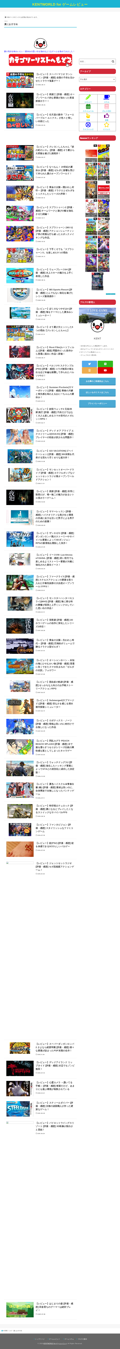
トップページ (40, 1339)
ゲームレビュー (55, 1339)
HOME (5, 1330)
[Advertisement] (40, 138)
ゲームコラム (70, 1339)
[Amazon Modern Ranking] (110, 293)
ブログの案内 (82, 1339)
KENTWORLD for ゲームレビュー (60, 4)
